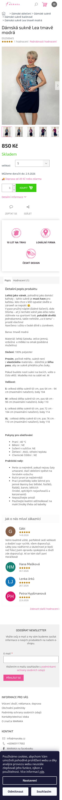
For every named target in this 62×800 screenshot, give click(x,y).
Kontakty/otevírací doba (15, 716)
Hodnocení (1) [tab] (21, 280)
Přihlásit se (13, 677)
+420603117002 (16, 743)
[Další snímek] (57, 85)
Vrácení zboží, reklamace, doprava (21, 703)
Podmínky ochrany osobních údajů (22, 712)
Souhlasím (44, 791)
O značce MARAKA (12, 721)
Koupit (24, 187)
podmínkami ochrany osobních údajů (36, 668)
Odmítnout (15, 791)
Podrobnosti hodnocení (43, 41)
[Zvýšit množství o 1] (14, 186)
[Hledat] (36, 4)
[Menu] (54, 4)
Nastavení (30, 780)
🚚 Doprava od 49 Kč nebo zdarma (22, 178)
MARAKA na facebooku (20, 748)
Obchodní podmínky (13, 708)
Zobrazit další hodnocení (44, 608)
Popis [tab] (8, 280)
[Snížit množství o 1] (14, 190)
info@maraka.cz (16, 738)
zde (41, 772)
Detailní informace (12, 197)
